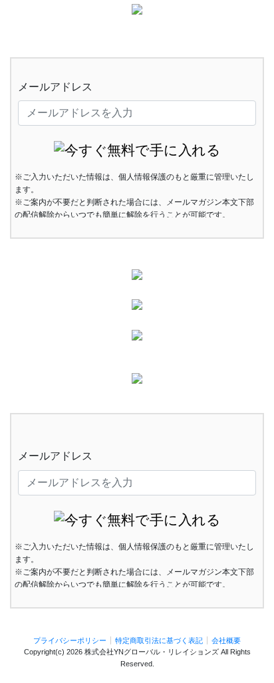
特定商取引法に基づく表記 (159, 640)
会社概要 (226, 640)
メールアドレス (55, 86)
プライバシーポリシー (69, 640)
